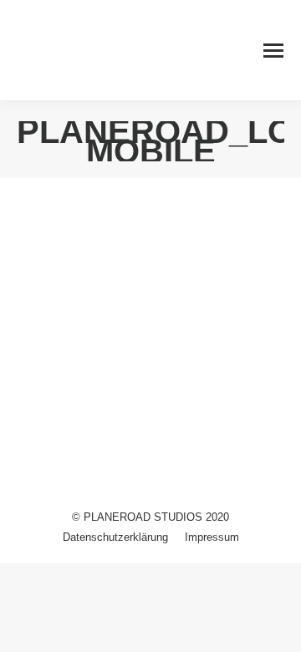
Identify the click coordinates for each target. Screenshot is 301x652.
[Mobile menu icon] (273, 50)
